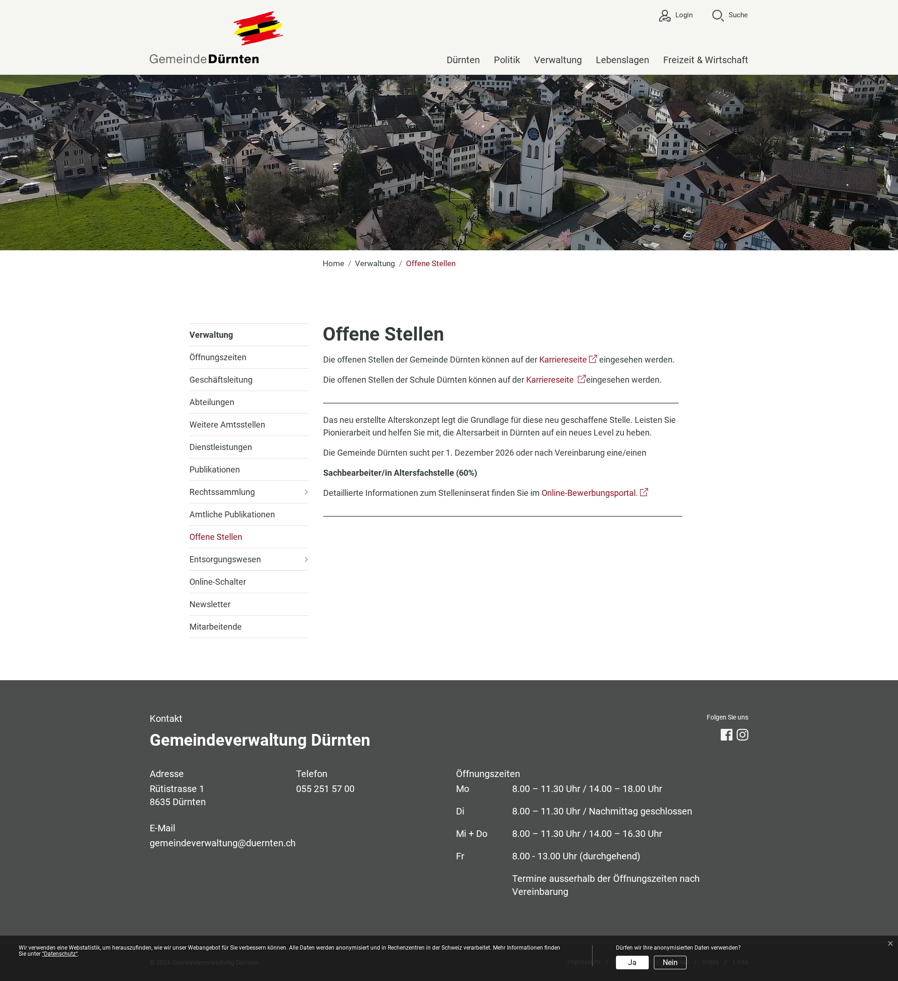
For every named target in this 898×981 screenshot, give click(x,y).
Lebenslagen (622, 59)
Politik (507, 59)
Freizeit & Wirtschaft (705, 59)
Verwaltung (558, 59)
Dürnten (463, 59)
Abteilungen (211, 402)
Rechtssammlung (222, 492)
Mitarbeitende (215, 627)
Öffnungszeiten (217, 357)
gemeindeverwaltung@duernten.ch (223, 843)
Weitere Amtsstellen (227, 424)
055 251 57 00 (325, 788)
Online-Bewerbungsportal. (595, 493)
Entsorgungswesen (225, 559)
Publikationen (214, 469)
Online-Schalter (217, 582)
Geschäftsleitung (221, 380)
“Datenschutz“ (60, 954)
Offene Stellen (215, 540)
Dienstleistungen (220, 447)
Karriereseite (568, 359)
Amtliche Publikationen (232, 514)
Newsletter (210, 604)
